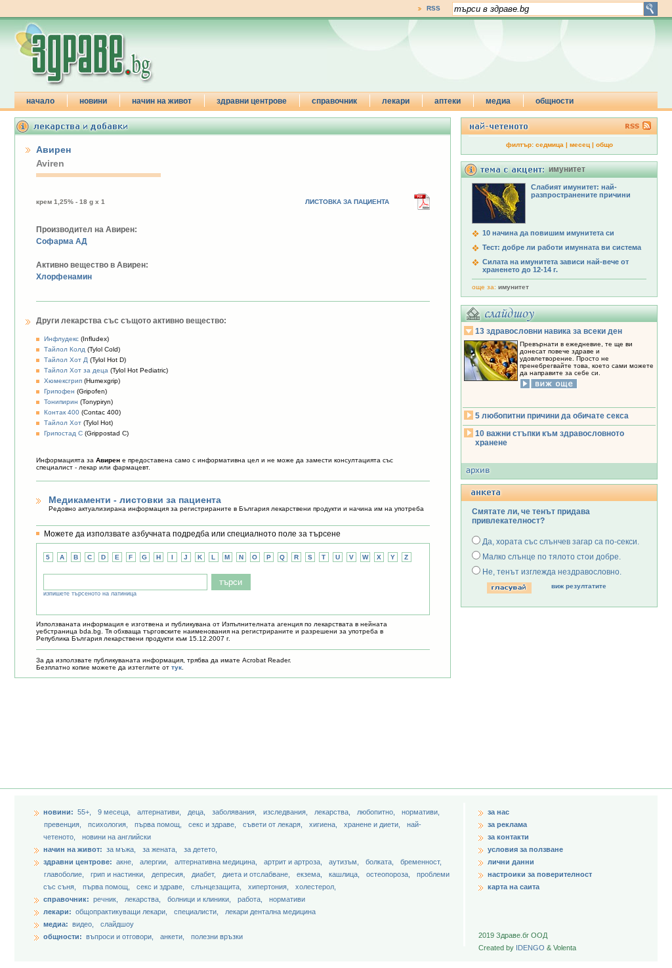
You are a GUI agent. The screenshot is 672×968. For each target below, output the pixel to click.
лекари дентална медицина (270, 912)
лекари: (57, 912)
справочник (334, 101)
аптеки (447, 101)
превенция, (63, 824)
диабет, (205, 874)
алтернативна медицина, (217, 862)
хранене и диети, (373, 824)
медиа (498, 101)
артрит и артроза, (294, 862)
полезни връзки (217, 936)
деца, (197, 812)
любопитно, (377, 812)
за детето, (200, 849)
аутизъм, (345, 862)
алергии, (155, 862)
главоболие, (65, 874)
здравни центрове (252, 101)
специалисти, (196, 912)
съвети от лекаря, (273, 824)
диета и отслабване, (257, 874)
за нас (498, 812)
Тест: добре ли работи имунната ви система (561, 247)
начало (40, 101)
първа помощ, (159, 824)
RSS (433, 8)
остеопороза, (389, 874)
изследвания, (286, 812)
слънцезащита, (217, 887)
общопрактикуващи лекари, (121, 912)
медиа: (55, 924)
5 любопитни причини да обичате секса (552, 415)
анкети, (172, 936)
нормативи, (421, 812)
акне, (125, 862)
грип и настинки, (119, 874)
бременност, (421, 862)
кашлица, (345, 874)
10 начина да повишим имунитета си (548, 233)
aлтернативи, (160, 812)
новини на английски (116, 837)
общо (604, 144)
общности (555, 101)
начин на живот (162, 101)
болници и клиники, (199, 899)
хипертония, (269, 887)
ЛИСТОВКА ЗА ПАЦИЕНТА (347, 201)
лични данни (511, 862)
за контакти (508, 837)
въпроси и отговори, (120, 936)
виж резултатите (578, 586)
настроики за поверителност (540, 874)
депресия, (169, 874)
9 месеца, (115, 812)
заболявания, (235, 812)
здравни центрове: (77, 862)
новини (93, 101)
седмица (550, 144)
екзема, (310, 874)
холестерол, (315, 887)
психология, (109, 824)
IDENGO (530, 948)
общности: (62, 936)
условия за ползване (525, 849)
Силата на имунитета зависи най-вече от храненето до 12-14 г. (555, 265)
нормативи (287, 899)
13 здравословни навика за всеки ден (548, 331)
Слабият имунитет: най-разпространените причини (581, 191)
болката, (381, 862)
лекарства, (333, 812)
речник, (105, 899)
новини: (58, 812)
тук (176, 667)
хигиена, (324, 824)
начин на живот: (72, 849)
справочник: (66, 899)
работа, (250, 899)
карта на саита (513, 887)
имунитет (513, 287)
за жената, (159, 849)
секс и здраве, (213, 824)
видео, (83, 924)
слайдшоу (117, 924)
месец (580, 144)
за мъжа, (121, 849)
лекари (396, 101)
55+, (85, 812)
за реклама (507, 824)
